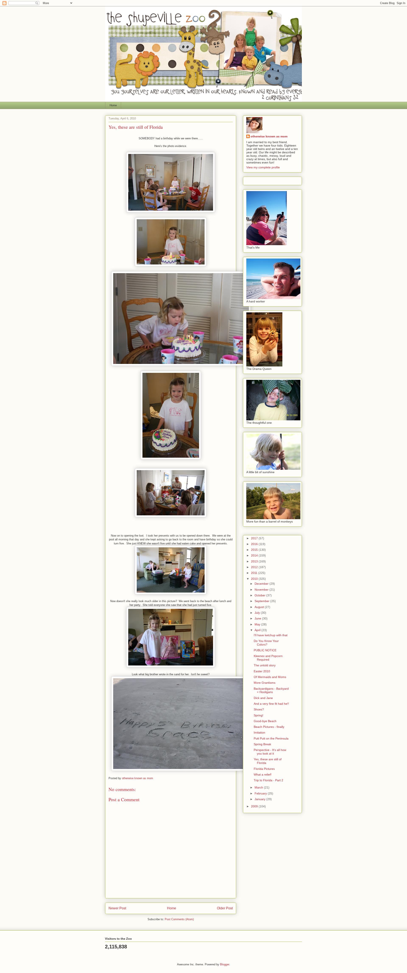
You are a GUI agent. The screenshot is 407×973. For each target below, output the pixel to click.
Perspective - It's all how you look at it (270, 751)
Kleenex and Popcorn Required (268, 657)
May (258, 624)
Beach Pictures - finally (269, 726)
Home (113, 105)
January (260, 799)
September (262, 601)
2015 (255, 549)
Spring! (258, 715)
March (259, 787)
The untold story (265, 665)
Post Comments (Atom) (179, 919)
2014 (255, 555)
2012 (255, 567)
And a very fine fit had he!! (271, 703)
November (262, 589)
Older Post (225, 908)
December (262, 583)
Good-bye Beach (265, 721)
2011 (254, 573)
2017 (255, 538)
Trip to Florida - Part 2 (268, 780)
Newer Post (117, 908)
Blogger (224, 964)
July (258, 612)
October (260, 595)
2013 (255, 561)
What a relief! (263, 774)
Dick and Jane (263, 698)
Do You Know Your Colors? (266, 642)
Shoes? (259, 709)
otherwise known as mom (269, 136)
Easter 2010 (262, 671)
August (260, 607)
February (261, 793)
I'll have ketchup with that (270, 635)
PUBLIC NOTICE (265, 650)
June (258, 618)
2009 (255, 806)
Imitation (259, 732)
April (258, 630)
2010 (255, 578)
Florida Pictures (264, 768)
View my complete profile (263, 167)
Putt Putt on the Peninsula (271, 738)
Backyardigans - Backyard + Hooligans (271, 690)
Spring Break (262, 744)
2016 (255, 544)
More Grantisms (264, 682)
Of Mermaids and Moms (270, 677)
